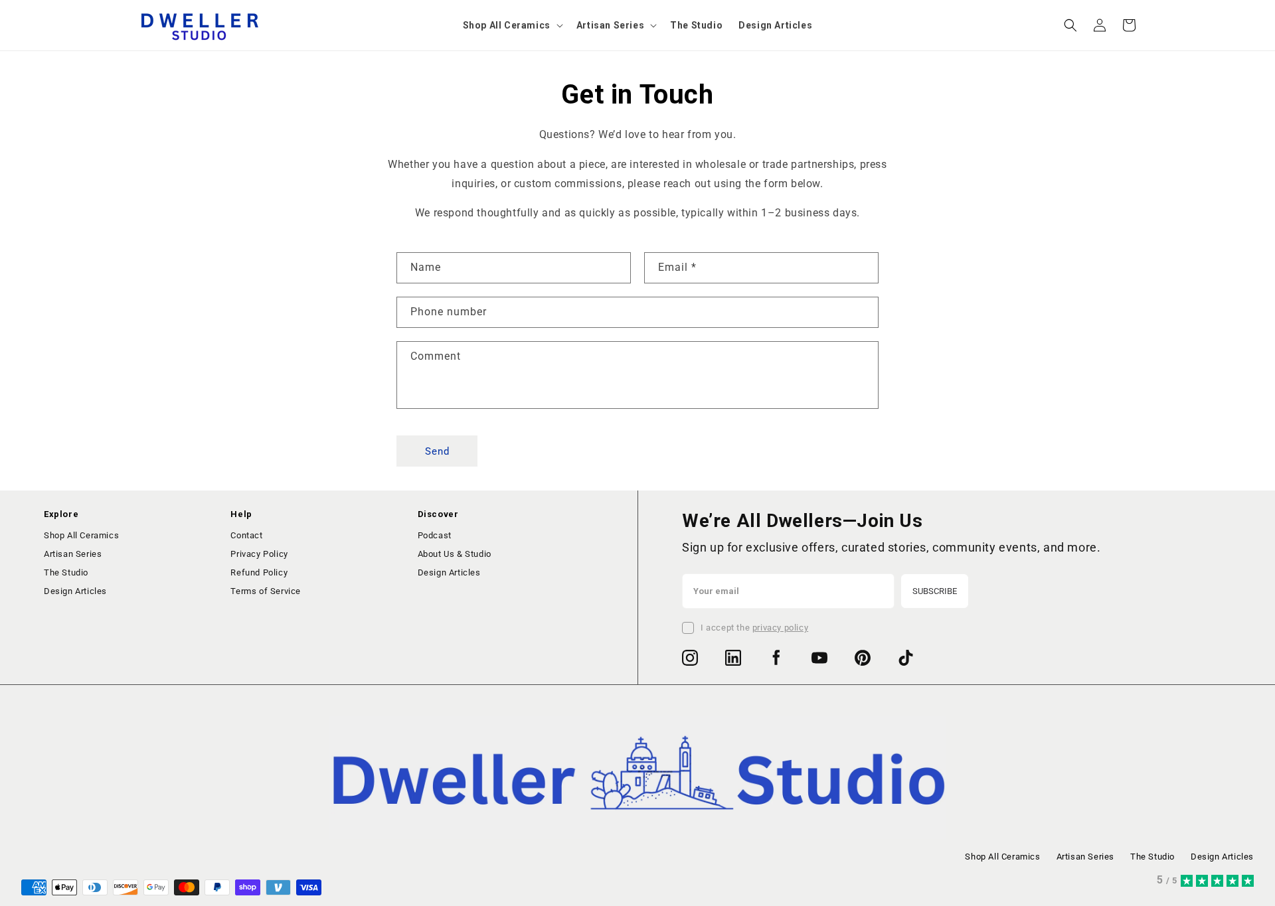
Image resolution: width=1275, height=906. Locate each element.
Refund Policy (259, 572)
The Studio (66, 572)
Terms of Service (265, 591)
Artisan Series (73, 554)
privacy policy (780, 628)
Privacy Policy (259, 554)
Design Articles (75, 591)
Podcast (435, 535)
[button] (511, 25)
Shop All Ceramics (81, 535)
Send (437, 451)
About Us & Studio (454, 554)
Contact (246, 535)
